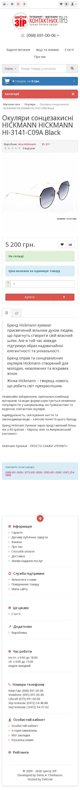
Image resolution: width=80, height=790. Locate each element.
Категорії (12, 94)
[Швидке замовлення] (64, 297)
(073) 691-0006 (33, 472)
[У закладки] (62, 244)
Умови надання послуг (27, 561)
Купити (29, 297)
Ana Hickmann (27, 144)
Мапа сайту (19, 589)
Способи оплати (22, 551)
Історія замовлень (24, 730)
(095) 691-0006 (52, 472)
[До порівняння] (70, 244)
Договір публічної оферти (29, 537)
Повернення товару (25, 584)
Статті (16, 614)
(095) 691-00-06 (33, 695)
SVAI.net (47, 779)
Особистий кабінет (24, 726)
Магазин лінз (11, 104)
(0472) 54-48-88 (37, 703)
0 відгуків (29, 148)
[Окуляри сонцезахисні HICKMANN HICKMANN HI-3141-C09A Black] (40, 194)
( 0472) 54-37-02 (38, 707)
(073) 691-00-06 (29, 699)
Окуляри (29, 104)
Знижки (16, 542)
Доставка (18, 556)
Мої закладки (20, 735)
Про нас (17, 547)
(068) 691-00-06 (32, 691)
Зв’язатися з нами (23, 579)
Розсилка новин (22, 740)
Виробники (19, 633)
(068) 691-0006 (14, 472)
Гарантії (17, 532)
